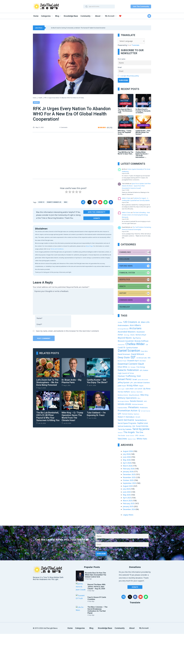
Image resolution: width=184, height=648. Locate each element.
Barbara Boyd (141, 335)
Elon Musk (143, 361)
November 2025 (129, 477)
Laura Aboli (129, 389)
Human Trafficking (127, 376)
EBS (149, 358)
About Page (89, 246)
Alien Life (145, 322)
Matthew (133, 392)
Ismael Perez (125, 379)
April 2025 (127, 498)
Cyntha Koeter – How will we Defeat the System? (143, 132)
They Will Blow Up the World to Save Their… (125, 153)
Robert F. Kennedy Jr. (54, 202)
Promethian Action (127, 410)
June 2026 (127, 457)
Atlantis (132, 335)
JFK (131, 382)
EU (129, 367)
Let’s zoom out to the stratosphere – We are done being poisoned (47, 382)
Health (40, 98)
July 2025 (126, 489)
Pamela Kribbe (122, 408)
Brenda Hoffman (141, 341)
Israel (134, 379)
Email (119, 67)
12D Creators (130, 321)
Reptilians (136, 414)
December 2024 (129, 509)
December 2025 (129, 474)
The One (139, 432)
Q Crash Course (145, 411)
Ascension (141, 332)
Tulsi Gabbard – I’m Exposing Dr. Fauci (96, 413)
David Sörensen (124, 354)
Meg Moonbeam (134, 395)
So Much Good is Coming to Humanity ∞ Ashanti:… (143, 110)
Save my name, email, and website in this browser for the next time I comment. (67, 331)
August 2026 (128, 451)
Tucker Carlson (130, 435)
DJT (133, 357)
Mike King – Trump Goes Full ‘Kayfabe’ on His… (124, 132)
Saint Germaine (126, 419)
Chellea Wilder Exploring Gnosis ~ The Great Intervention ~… (142, 154)
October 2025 (128, 480)
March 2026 (127, 466)
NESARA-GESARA (124, 404)
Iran (139, 376)
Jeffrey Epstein (123, 382)
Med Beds (139, 392)
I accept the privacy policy (129, 76)
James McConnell (143, 379)
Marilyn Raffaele (124, 392)
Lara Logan (121, 389)
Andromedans (123, 325)
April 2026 (127, 463)
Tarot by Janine (140, 429)
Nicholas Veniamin (137, 404)
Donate (96, 218)
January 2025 (128, 506)
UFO (136, 435)
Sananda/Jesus (141, 420)
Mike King (144, 395)
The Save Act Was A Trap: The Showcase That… (125, 110)
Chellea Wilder (135, 343)
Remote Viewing (127, 414)
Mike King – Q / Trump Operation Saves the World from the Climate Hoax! (72, 416)
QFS (119, 413)
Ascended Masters (127, 331)
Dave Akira (144, 351)
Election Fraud (122, 361)
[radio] (66, 192)
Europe (133, 367)
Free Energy (140, 367)
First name (121, 59)
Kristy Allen (132, 385)
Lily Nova (146, 388)
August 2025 (128, 486)
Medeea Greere (123, 395)
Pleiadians (133, 407)
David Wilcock (137, 354)
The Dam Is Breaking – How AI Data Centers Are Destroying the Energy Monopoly (136, 215)
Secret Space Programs (127, 423)
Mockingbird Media (123, 401)
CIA (147, 344)
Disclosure (100, 374)
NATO (145, 401)
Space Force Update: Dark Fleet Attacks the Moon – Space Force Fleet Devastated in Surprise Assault (136, 186)
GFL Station (144, 370)
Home (34, 98)
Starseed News (143, 125)
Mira (139, 398)
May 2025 (127, 495)
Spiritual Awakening (124, 426)
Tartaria (120, 432)
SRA (133, 426)
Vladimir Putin (132, 439)
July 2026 (126, 454)
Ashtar (120, 335)
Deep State (124, 357)
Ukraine (141, 435)
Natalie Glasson (136, 401)
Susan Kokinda (142, 426)
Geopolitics (125, 146)
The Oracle (121, 435)
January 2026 (128, 471)
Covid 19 (41, 202)
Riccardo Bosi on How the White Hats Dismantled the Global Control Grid (95, 575)
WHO (65, 202)
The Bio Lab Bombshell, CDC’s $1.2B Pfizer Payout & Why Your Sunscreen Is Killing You (47, 416)
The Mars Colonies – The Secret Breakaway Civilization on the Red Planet (97, 610)
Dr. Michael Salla (142, 358)
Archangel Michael (123, 329)
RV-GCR (138, 417)
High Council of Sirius (126, 373)
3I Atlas (120, 322)
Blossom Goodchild (126, 341)
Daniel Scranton (129, 350)
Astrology (126, 335)
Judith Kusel (122, 386)
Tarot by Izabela (124, 429)
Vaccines (122, 438)
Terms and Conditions (57, 249)
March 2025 (127, 500)
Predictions (144, 408)
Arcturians (135, 328)
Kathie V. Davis (126, 198)
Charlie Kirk (121, 344)
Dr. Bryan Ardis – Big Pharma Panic (71, 381)
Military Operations (127, 397)
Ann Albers (135, 325)
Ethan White (122, 367)
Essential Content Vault (131, 363)
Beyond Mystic (125, 337)
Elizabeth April (133, 360)
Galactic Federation (128, 370)
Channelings (142, 104)
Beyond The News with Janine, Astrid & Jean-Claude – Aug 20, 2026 (96, 587)
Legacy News (128, 515)
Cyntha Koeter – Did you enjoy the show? (97, 381)
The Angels (129, 432)
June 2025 (127, 492)
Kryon (141, 386)
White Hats (142, 438)
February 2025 (128, 503)
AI (139, 322)
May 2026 (127, 460)
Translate (135, 45)
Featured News (126, 104)
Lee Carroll (138, 389)
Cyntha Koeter (132, 347)
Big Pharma (137, 338)
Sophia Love (142, 423)
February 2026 (128, 468)
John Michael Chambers (142, 383)
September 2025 (129, 483)
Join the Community (96, 212)
